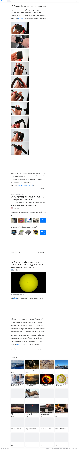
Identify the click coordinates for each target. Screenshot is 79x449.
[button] (20, 28)
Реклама (8, 448)
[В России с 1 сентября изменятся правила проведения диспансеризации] (17, 381)
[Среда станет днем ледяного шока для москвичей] (61, 425)
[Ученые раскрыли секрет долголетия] (61, 396)
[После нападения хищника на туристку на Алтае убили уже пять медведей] (32, 367)
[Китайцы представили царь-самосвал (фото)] (32, 440)
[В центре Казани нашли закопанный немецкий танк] (47, 396)
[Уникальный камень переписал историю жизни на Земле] (32, 381)
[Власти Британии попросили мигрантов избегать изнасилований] (17, 425)
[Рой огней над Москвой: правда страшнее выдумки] (32, 410)
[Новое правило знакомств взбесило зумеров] (47, 440)
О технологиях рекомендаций (64, 448)
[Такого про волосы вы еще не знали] (47, 425)
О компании (4, 448)
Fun (24, 194)
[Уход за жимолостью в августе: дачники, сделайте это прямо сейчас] (17, 396)
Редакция (47, 448)
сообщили (15, 298)
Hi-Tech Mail (21, 194)
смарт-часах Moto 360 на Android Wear (25, 185)
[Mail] (1, 1)
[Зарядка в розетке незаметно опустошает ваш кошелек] (47, 410)
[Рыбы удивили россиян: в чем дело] (17, 410)
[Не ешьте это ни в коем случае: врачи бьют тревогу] (61, 381)
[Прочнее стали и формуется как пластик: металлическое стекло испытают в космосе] (61, 440)
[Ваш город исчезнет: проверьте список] (17, 440)
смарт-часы (20, 18)
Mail (1, 448)
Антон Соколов (16, 207)
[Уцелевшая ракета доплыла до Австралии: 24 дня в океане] (17, 367)
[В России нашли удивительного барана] (32, 396)
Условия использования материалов (55, 448)
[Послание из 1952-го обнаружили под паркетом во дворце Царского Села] (47, 367)
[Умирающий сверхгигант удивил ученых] (61, 367)
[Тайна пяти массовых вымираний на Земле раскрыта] (47, 381)
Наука (24, 259)
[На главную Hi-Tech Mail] (4, 1)
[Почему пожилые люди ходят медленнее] (32, 425)
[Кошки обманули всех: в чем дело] (61, 410)
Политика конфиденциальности (73, 448)
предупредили (19, 344)
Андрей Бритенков (16, 269)
